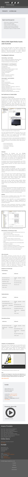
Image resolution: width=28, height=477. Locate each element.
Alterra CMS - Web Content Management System (9, 433)
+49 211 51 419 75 (13, 394)
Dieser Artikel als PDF (5, 378)
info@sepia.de (5, 456)
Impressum (14, 467)
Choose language (10, 4)
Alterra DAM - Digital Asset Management (8, 430)
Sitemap (14, 465)
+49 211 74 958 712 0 (13, 395)
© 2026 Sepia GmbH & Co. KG (8, 461)
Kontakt (14, 463)
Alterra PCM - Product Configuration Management (9, 431)
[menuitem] (10, 5)
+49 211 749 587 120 (11, 454)
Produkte (5, 11)
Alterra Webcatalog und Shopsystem (7, 432)
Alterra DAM (12, 11)
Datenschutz (14, 469)
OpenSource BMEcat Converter (6, 437)
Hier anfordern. (7, 399)
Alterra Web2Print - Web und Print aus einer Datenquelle (10, 434)
